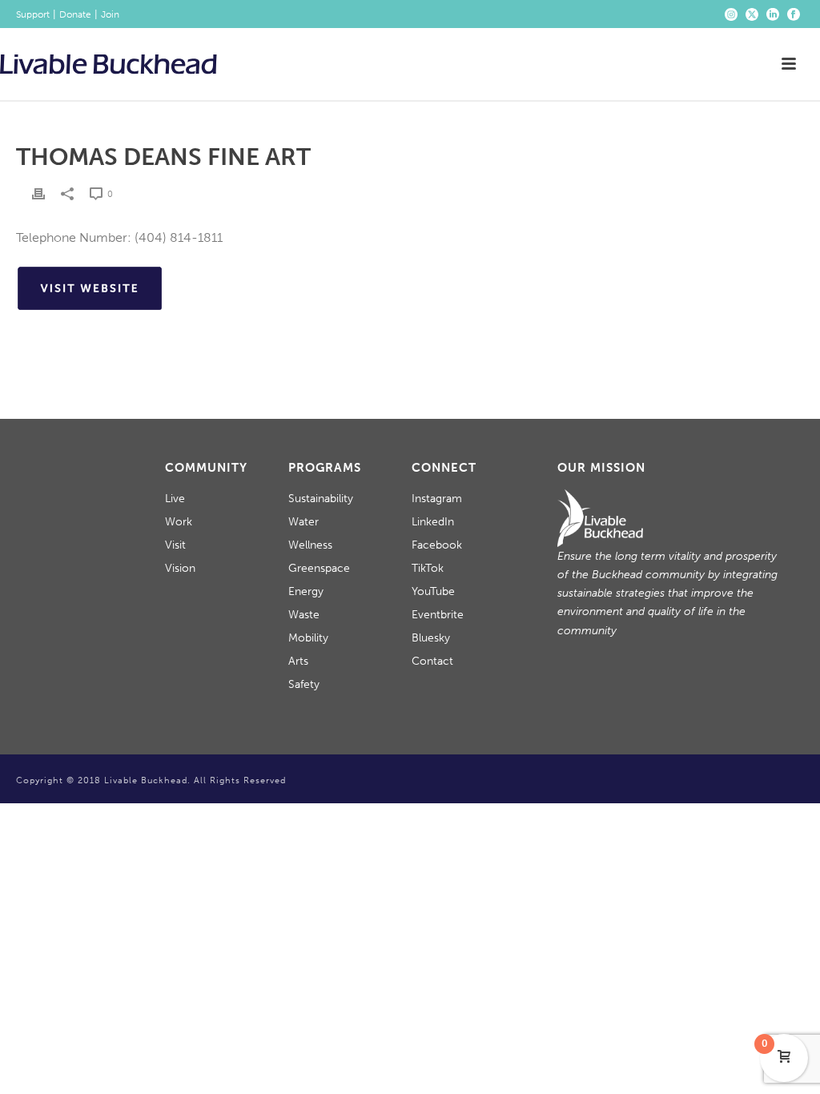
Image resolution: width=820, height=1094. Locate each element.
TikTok (428, 568)
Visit (175, 545)
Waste (304, 614)
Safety (304, 684)
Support (33, 14)
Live (175, 498)
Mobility (308, 638)
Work (178, 522)
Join (110, 14)
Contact (432, 661)
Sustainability (320, 498)
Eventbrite (438, 614)
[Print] (38, 193)
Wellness (310, 545)
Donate (75, 14)
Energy (306, 591)
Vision (180, 568)
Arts (298, 661)
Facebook (437, 545)
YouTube (433, 591)
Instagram (437, 498)
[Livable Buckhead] (108, 64)
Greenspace (319, 568)
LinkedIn (433, 522)
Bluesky (431, 638)
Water (303, 522)
